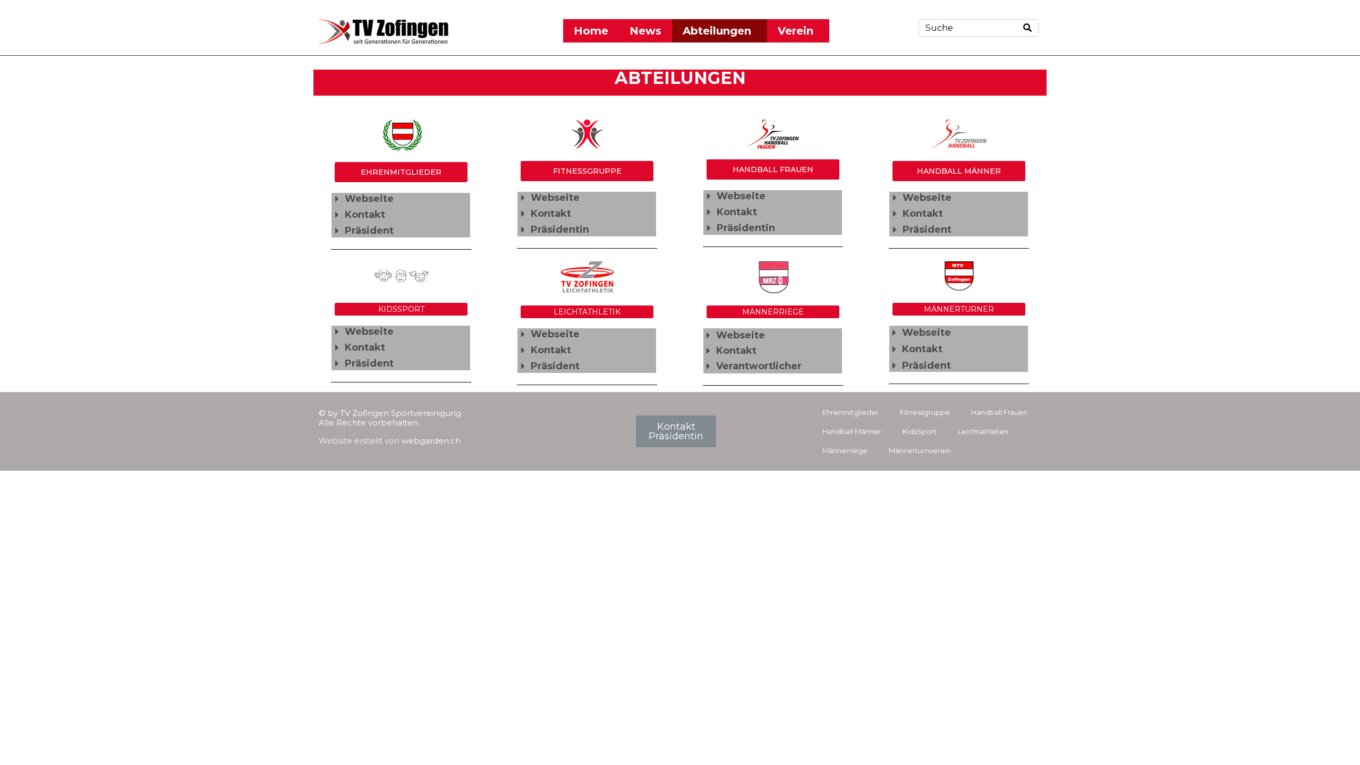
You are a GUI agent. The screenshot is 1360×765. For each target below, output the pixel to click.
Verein (795, 30)
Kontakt (365, 214)
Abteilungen (717, 30)
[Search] (1027, 28)
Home (591, 30)
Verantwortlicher (759, 366)
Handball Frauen (999, 412)
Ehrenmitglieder (850, 412)
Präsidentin (560, 229)
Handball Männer (851, 431)
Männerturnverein (920, 450)
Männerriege (845, 450)
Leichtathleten (983, 431)
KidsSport (920, 431)
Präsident (369, 230)
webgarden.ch (431, 441)
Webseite (369, 199)
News (645, 30)
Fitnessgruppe (925, 412)
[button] (401, 199)
